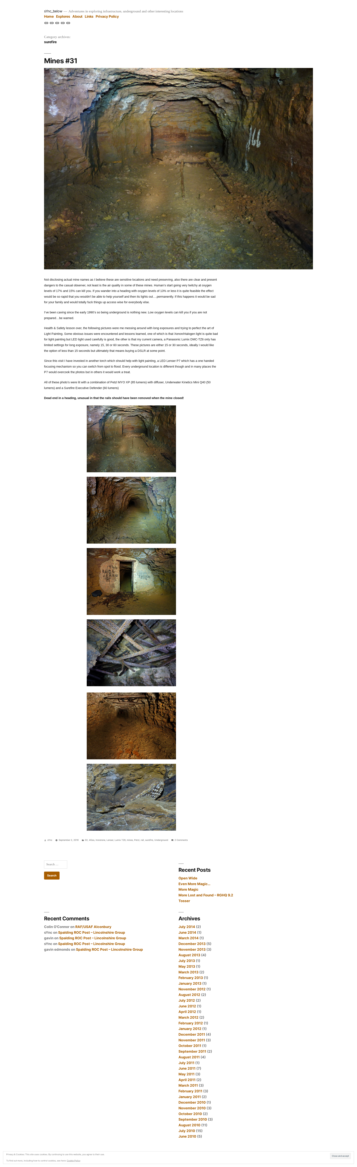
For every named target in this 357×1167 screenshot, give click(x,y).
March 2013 (188, 972)
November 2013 (192, 949)
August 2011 (189, 1057)
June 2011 (187, 1068)
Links (89, 16)
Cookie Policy (73, 1160)
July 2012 (186, 1000)
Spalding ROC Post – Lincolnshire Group (91, 932)
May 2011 (186, 1074)
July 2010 (186, 1131)
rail (142, 840)
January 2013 (189, 983)
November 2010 (192, 1108)
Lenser (110, 840)
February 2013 (190, 978)
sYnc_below (53, 11)
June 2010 (187, 1136)
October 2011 (189, 1046)
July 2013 (186, 961)
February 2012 (190, 1023)
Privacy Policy (107, 16)
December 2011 (191, 1034)
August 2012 (189, 995)
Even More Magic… (194, 884)
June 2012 (187, 1006)
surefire (149, 840)
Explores (63, 16)
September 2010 (192, 1119)
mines (130, 840)
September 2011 (192, 1051)
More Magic (188, 889)
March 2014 (188, 938)
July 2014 (186, 927)
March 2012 (188, 1017)
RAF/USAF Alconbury (93, 927)
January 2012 (189, 1029)
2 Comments (181, 840)
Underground (161, 840)
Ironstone (100, 840)
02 (86, 840)
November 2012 (192, 989)
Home (49, 16)
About (77, 16)
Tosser (184, 901)
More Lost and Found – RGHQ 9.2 (205, 895)
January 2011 (189, 1097)
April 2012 (187, 1012)
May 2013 (186, 966)
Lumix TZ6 (120, 840)
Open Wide (187, 878)
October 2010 (190, 1114)
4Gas (91, 840)
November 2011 (191, 1040)
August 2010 (189, 1125)
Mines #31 (60, 61)
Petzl (136, 840)
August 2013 (189, 955)
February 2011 (190, 1091)
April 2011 (187, 1080)
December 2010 (192, 1102)
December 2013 (192, 944)
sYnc (49, 840)
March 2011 (188, 1085)
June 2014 (187, 932)
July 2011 (186, 1063)
